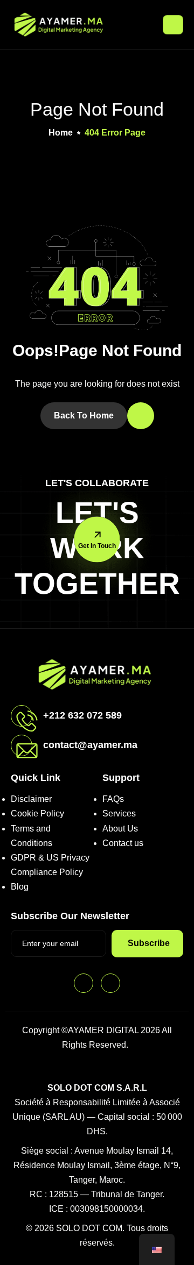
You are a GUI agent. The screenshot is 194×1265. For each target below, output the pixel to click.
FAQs (113, 799)
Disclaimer (31, 799)
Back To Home (84, 415)
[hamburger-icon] (173, 24)
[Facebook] (83, 983)
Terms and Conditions (31, 836)
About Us (120, 828)
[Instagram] (110, 983)
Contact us (122, 843)
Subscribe (149, 943)
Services (119, 813)
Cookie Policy (37, 813)
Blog (20, 886)
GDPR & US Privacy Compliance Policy (50, 865)
